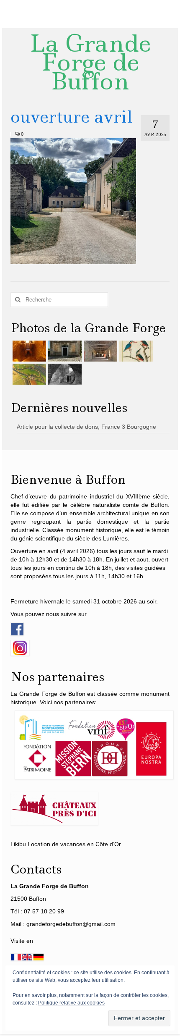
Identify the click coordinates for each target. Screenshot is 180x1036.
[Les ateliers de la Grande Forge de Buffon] (99, 351)
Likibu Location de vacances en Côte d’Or (65, 844)
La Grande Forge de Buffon (90, 62)
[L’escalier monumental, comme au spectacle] (28, 351)
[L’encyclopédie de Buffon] (135, 351)
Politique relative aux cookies (71, 1003)
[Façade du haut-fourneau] (64, 351)
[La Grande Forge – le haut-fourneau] (64, 374)
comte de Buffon (145, 504)
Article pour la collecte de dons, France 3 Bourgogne (86, 426)
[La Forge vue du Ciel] (28, 374)
